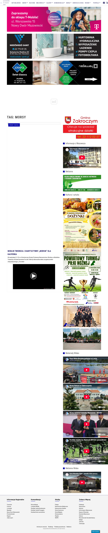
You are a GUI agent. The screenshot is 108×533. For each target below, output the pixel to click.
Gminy (24, 3)
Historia (81, 508)
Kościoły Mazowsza (84, 514)
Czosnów (9, 504)
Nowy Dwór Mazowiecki (13, 512)
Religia (81, 519)
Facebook (104, 2)
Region (9, 516)
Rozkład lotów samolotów (38, 512)
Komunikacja (59, 3)
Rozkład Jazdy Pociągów (37, 510)
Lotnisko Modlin (35, 506)
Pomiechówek (11, 514)
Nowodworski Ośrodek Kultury (87, 518)
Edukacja (81, 504)
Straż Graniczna (59, 510)
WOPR (56, 518)
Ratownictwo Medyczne (61, 506)
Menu (68, 3)
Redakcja (50, 526)
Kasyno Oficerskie (84, 512)
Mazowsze (40, 3)
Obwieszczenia (78, 3)
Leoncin (9, 506)
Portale (96, 3)
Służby (48, 3)
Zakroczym (10, 518)
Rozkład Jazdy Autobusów (38, 508)
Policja (56, 504)
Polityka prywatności (59, 526)
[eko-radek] (82, 183)
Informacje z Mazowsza (85, 510)
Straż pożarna (59, 514)
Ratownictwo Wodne (60, 508)
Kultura (32, 3)
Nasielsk (9, 510)
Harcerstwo (82, 506)
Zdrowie (81, 521)
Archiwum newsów (42, 526)
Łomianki (9, 508)
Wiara (87, 3)
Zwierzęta (81, 523)
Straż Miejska (58, 512)
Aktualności (16, 3)
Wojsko (57, 516)
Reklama (69, 526)
